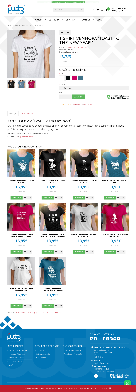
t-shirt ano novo (56, 312)
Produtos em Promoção (73, 354)
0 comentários (77, 104)
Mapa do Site (41, 358)
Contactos (40, 350)
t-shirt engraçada (33, 312)
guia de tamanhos (26, 137)
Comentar (88, 104)
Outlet (85, 20)
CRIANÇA (70, 20)
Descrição (13, 113)
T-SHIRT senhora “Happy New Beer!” (83, 235)
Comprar (78, 97)
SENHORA (54, 20)
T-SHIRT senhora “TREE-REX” (52, 181)
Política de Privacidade (16, 354)
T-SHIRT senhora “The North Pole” (21, 289)
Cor (62, 74)
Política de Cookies (15, 361)
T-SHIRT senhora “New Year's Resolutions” (21, 235)
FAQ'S (10, 365)
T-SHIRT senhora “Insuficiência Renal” (52, 289)
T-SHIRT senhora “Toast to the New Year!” (27, 26)
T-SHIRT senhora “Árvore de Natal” (114, 235)
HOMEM (38, 20)
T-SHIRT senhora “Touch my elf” (84, 181)
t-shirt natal (45, 312)
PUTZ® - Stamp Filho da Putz (76, 47)
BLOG (99, 20)
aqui (16, 137)
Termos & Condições (16, 358)
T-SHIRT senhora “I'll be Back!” (21, 181)
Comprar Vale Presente (72, 350)
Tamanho (64, 84)
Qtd (60, 93)
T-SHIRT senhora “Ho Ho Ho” (114, 181)
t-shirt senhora (20, 312)
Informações (15, 346)
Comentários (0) (27, 113)
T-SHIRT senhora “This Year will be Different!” (52, 235)
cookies (37, 388)
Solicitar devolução (43, 354)
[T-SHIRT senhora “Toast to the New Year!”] (31, 54)
